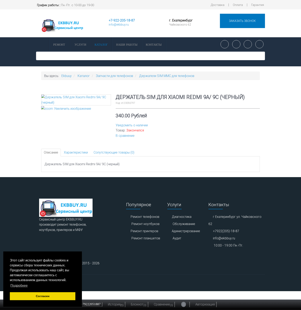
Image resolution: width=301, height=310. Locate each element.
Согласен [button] (42, 296)
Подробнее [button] (19, 285)
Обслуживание (184, 224)
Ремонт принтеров (144, 231)
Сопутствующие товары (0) (114, 152)
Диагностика (181, 217)
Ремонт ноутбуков (145, 224)
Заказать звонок (242, 21)
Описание (51, 152)
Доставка (217, 5)
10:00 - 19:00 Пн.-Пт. (228, 245)
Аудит (177, 238)
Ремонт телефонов (145, 217)
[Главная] (42, 44)
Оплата (238, 5)
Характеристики (76, 152)
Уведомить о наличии (132, 125)
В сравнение (125, 136)
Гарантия (257, 5)
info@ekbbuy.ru (119, 24)
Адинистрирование (186, 231)
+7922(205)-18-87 (226, 231)
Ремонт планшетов (145, 238)
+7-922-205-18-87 (122, 20)
